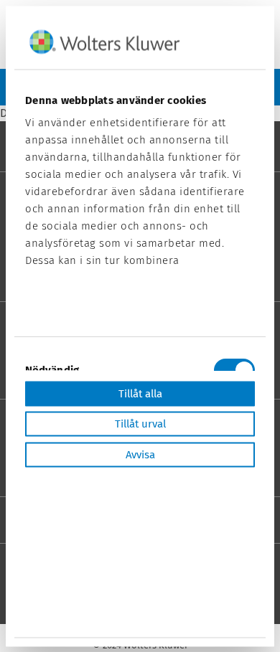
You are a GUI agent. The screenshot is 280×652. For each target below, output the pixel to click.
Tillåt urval (140, 423)
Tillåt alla (140, 393)
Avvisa (140, 454)
